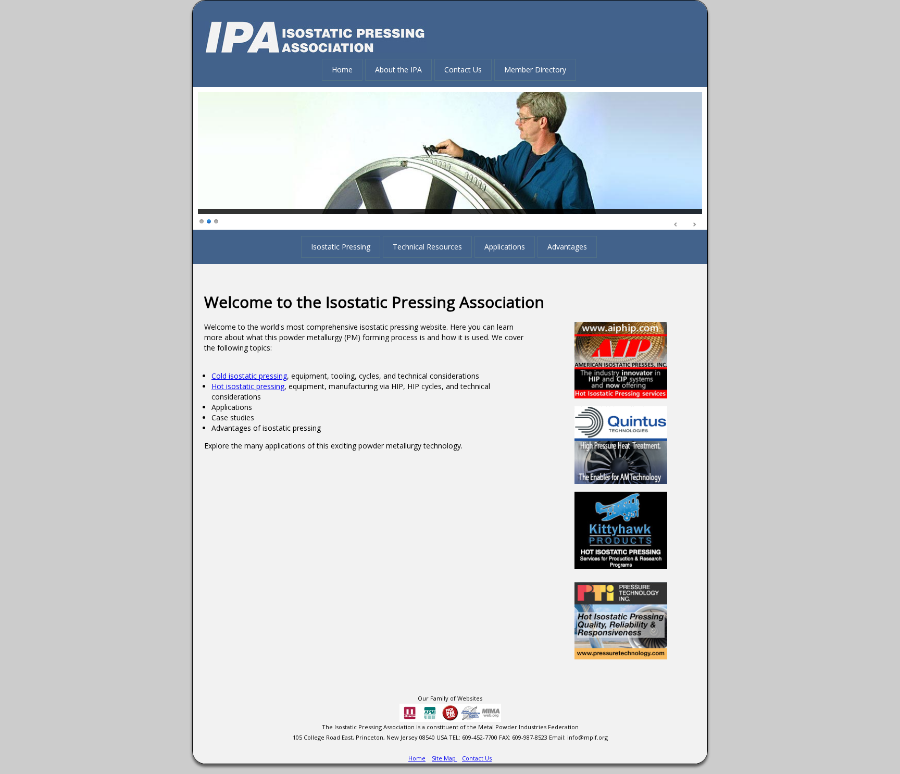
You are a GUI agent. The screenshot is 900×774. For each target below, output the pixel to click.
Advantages (567, 247)
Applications (504, 247)
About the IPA (398, 69)
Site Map (444, 758)
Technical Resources (427, 247)
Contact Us (463, 69)
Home (342, 69)
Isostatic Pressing (340, 247)
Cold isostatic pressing (249, 376)
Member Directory (535, 69)
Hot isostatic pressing (247, 386)
